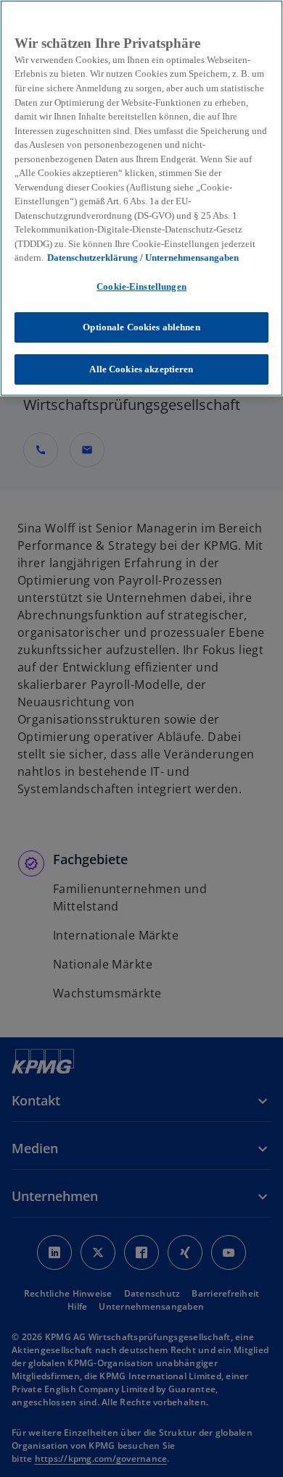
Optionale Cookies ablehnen (141, 327)
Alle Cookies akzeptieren (141, 369)
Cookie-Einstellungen (141, 286)
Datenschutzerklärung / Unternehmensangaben (143, 257)
